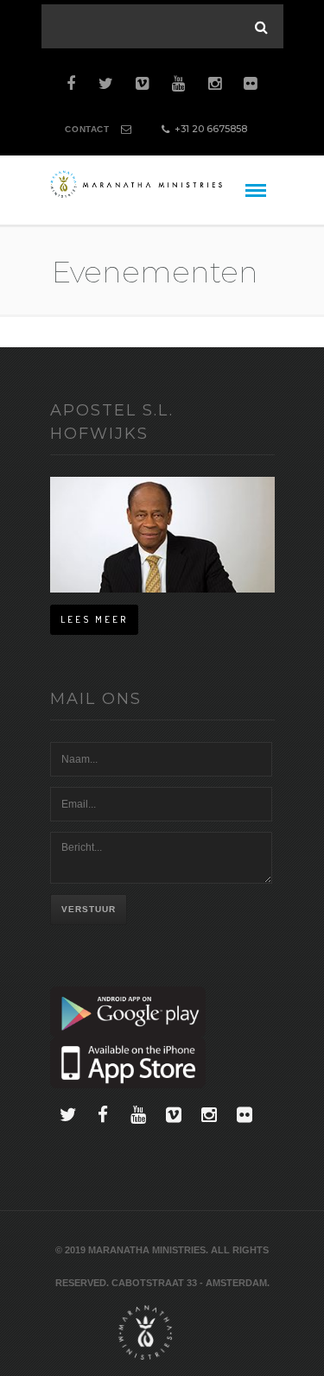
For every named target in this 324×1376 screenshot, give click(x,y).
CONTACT (87, 129)
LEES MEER (94, 619)
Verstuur (88, 909)
